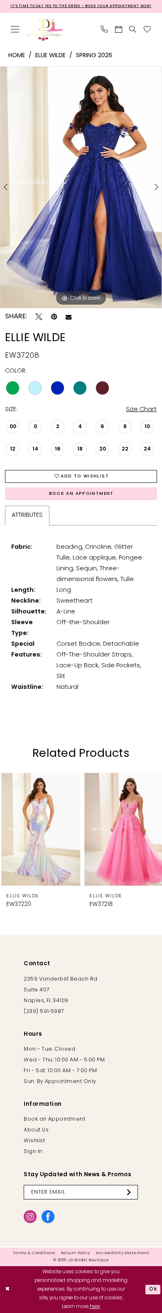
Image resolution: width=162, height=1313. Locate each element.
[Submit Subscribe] (131, 1192)
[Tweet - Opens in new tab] (38, 316)
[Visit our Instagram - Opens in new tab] (30, 1216)
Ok (153, 1289)
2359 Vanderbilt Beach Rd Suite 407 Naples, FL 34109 (60, 990)
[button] (15, 30)
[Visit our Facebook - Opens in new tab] (48, 1216)
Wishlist (34, 1141)
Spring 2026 (94, 56)
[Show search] (133, 30)
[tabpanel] (81, 187)
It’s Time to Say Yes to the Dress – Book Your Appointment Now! (80, 6)
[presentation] (39, 829)
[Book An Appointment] (118, 30)
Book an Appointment (81, 494)
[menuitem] (15, 30)
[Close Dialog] (8, 1290)
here (95, 1306)
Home (16, 56)
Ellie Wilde (50, 56)
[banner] (45, 30)
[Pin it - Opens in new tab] (54, 316)
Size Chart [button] (141, 410)
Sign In (33, 1151)
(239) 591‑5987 (44, 1011)
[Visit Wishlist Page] (147, 30)
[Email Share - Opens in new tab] (68, 317)
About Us (36, 1130)
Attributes (27, 515)
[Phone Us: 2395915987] (104, 30)
